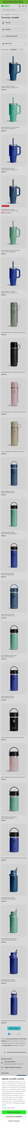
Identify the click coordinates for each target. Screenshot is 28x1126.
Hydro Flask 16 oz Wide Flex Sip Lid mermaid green (9, 656)
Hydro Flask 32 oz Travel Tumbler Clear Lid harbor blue (9, 87)
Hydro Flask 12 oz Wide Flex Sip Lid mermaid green (9, 817)
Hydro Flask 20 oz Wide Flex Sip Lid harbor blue (8, 492)
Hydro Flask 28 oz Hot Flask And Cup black (13, 372)
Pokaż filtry (8, 43)
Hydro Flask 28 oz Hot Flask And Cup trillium (13, 412)
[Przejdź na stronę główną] (1, 14)
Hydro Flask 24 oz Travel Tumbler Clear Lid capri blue (9, 292)
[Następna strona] (19, 1034)
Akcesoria (7, 14)
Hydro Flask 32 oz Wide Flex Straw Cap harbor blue (8, 898)
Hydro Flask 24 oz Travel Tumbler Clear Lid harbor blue (9, 210)
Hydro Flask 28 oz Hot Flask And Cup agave (13, 332)
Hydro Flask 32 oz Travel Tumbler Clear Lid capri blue (9, 169)
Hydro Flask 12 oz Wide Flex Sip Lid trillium (13, 777)
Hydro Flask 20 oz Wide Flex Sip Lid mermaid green (9, 533)
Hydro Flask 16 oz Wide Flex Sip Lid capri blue (7, 697)
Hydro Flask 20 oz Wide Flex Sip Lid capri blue (7, 574)
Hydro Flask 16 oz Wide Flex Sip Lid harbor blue (8, 615)
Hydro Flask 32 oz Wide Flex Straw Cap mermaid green (9, 939)
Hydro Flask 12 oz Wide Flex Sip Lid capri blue (14, 858)
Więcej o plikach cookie (8, 1107)
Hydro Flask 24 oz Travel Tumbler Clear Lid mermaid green (10, 251)
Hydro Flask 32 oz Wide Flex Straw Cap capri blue (8, 980)
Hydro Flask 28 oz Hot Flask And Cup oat (12, 451)
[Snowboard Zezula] (5, 6)
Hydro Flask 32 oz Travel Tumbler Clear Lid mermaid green (10, 128)
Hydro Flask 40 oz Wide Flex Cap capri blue (13, 1020)
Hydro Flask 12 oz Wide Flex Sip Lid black (12, 737)
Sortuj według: (5, 49)
